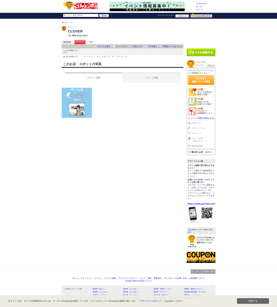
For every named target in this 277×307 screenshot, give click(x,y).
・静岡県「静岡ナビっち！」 (162, 289)
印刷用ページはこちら (172, 46)
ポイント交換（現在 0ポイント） (199, 139)
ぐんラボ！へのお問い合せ (175, 278)
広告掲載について (196, 278)
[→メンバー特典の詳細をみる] (201, 118)
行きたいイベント (199, 128)
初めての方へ (203, 3)
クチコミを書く (104, 46)
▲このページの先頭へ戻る (203, 271)
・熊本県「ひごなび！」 (130, 289)
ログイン (182, 15)
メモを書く (152, 46)
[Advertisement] (201, 32)
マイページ (196, 133)
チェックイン (121, 46)
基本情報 (67, 42)
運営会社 (157, 278)
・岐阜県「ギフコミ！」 (161, 292)
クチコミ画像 (151, 77)
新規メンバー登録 (201, 15)
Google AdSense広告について (138, 281)
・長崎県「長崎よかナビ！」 (193, 289)
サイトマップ (86, 278)
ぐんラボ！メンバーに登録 (199, 185)
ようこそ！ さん (165, 15)
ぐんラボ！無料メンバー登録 (201, 80)
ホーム (200, 9)
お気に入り (137, 46)
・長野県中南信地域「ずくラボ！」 (195, 292)
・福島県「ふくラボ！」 (100, 292)
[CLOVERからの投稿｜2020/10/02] (77, 103)
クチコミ (80, 42)
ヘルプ (200, 6)
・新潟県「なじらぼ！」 (130, 292)
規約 (149, 278)
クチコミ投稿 (110, 278)
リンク (142, 278)
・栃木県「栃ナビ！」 (99, 289)
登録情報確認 (197, 146)
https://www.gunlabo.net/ (201, 203)
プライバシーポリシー (127, 278)
